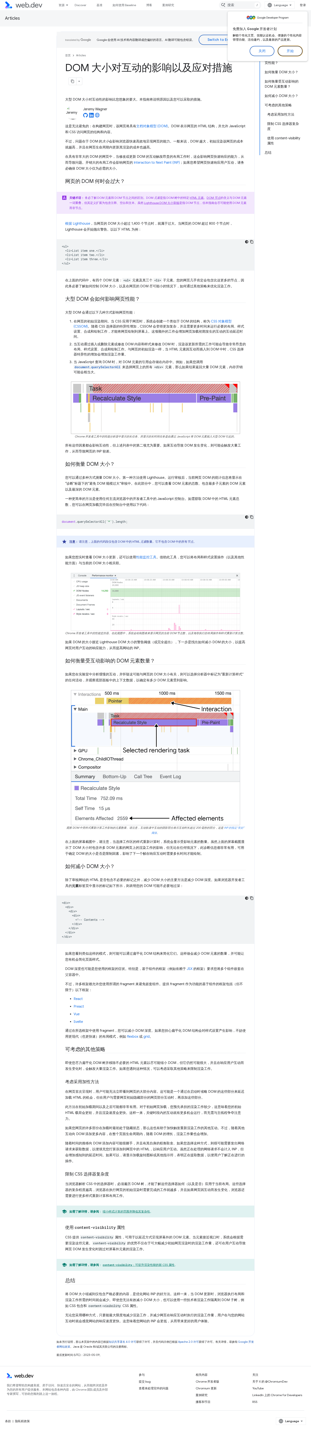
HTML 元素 (197, 198)
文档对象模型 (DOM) (152, 126)
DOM (213, 198)
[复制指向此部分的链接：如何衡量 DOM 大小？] (118, 464)
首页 (68, 55)
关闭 (262, 51)
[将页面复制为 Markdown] (72, 81)
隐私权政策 (22, 1421)
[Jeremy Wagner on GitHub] (85, 116)
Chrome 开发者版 (207, 1381)
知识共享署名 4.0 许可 (122, 1342)
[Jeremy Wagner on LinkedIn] (91, 116)
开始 (290, 51)
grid (146, 1036)
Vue (77, 1014)
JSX (190, 969)
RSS (254, 1402)
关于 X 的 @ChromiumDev (270, 1381)
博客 (149, 5)
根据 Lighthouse (77, 223)
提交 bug (145, 1381)
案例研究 (168, 5)
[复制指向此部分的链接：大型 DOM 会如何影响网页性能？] (144, 299)
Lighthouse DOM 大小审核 (161, 203)
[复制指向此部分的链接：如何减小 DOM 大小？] (118, 866)
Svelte (78, 1022)
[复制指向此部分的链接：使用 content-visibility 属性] (129, 1227)
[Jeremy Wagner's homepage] (97, 116)
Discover (80, 5)
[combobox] (240, 5)
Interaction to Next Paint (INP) (157, 162)
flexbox (132, 1036)
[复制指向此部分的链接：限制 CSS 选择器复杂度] (113, 1174)
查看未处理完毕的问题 (153, 1388)
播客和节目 (203, 1402)
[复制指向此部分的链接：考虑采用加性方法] (103, 1082)
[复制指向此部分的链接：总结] (79, 1280)
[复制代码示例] (251, 241)
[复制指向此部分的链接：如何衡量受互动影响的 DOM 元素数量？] (159, 661)
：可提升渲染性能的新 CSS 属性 (139, 1265)
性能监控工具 (146, 557)
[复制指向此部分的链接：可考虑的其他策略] (109, 1049)
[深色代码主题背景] (246, 241)
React (78, 999)
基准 (99, 5)
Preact (79, 1006)
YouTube (258, 1388)
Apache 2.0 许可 (188, 1342)
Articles (12, 18)
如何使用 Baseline (124, 5)
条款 (8, 1421)
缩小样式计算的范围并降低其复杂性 (126, 1211)
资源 (62, 5)
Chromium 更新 (206, 1388)
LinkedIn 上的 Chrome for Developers (277, 1395)
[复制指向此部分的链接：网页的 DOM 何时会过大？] (129, 181)
